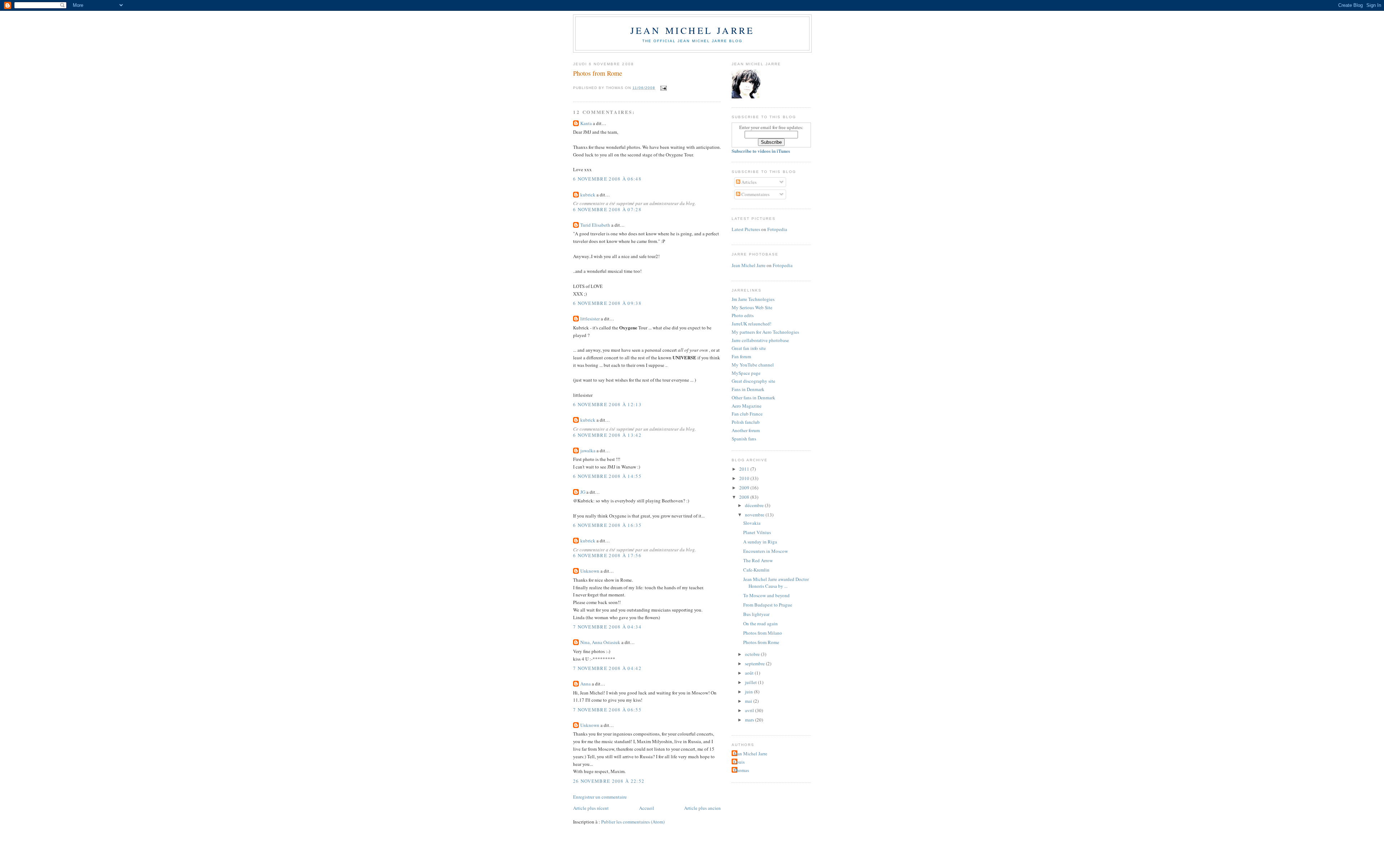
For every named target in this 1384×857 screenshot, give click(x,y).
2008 (744, 497)
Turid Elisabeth (595, 225)
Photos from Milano (762, 633)
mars (750, 719)
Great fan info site (749, 348)
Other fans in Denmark (753, 397)
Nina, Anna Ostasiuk (600, 642)
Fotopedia (777, 229)
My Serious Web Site (752, 307)
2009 (744, 487)
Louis (739, 762)
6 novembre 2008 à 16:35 (607, 525)
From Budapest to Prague (767, 604)
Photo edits (743, 315)
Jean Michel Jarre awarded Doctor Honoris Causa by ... (776, 583)
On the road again (760, 623)
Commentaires (754, 194)
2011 (744, 469)
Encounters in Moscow (765, 551)
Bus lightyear (756, 614)
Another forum (746, 430)
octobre (753, 654)
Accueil (646, 808)
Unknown (589, 571)
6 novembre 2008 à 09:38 (607, 303)
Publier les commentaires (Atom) (633, 821)
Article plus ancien (702, 808)
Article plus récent (591, 808)
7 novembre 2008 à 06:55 (607, 709)
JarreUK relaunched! (751, 323)
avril (750, 710)
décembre (755, 505)
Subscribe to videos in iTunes (761, 150)
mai (749, 701)
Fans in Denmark (748, 389)
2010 (744, 478)
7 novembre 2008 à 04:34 (607, 626)
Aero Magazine (747, 406)
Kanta (586, 123)
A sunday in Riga (760, 541)
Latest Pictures (746, 229)
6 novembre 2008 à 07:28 (607, 209)
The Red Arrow (758, 560)
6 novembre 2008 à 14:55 (607, 476)
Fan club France (747, 413)
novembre (755, 514)
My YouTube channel (753, 364)
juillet (751, 682)
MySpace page (746, 373)
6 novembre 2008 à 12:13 (607, 404)
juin (749, 691)
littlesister (590, 318)
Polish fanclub (746, 422)
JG (582, 492)
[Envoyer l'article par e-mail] (662, 88)
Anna (585, 683)
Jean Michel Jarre (692, 30)
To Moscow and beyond (766, 595)
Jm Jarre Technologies (753, 299)
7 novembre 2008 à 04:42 (607, 668)
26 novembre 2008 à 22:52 (608, 781)
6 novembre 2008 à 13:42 (607, 435)
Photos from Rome (597, 73)
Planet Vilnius (757, 532)
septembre (755, 663)
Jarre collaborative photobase (760, 340)
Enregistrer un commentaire (600, 797)
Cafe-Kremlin (756, 570)
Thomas (741, 770)
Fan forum (741, 356)
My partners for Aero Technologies (765, 332)
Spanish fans (744, 438)
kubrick (587, 194)
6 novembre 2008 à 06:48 (607, 179)
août (750, 673)
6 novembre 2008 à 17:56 (607, 555)
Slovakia (751, 523)
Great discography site (753, 381)
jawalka (587, 450)
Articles (748, 182)
